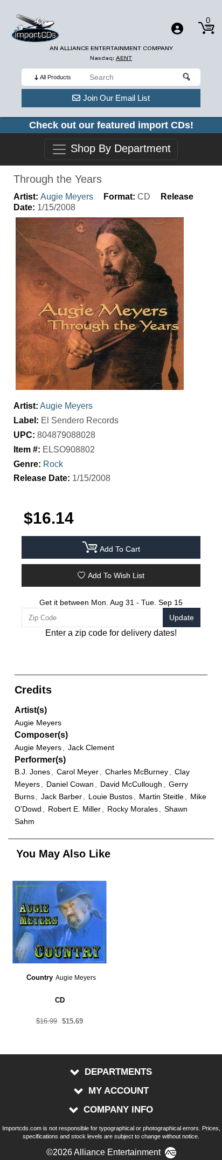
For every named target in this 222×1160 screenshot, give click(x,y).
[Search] (187, 77)
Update (181, 617)
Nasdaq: (111, 57)
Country (39, 977)
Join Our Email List (116, 97)
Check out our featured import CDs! (111, 125)
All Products (55, 77)
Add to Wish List (116, 575)
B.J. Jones (32, 771)
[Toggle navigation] (177, 28)
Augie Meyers (66, 196)
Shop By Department (119, 149)
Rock (53, 464)
